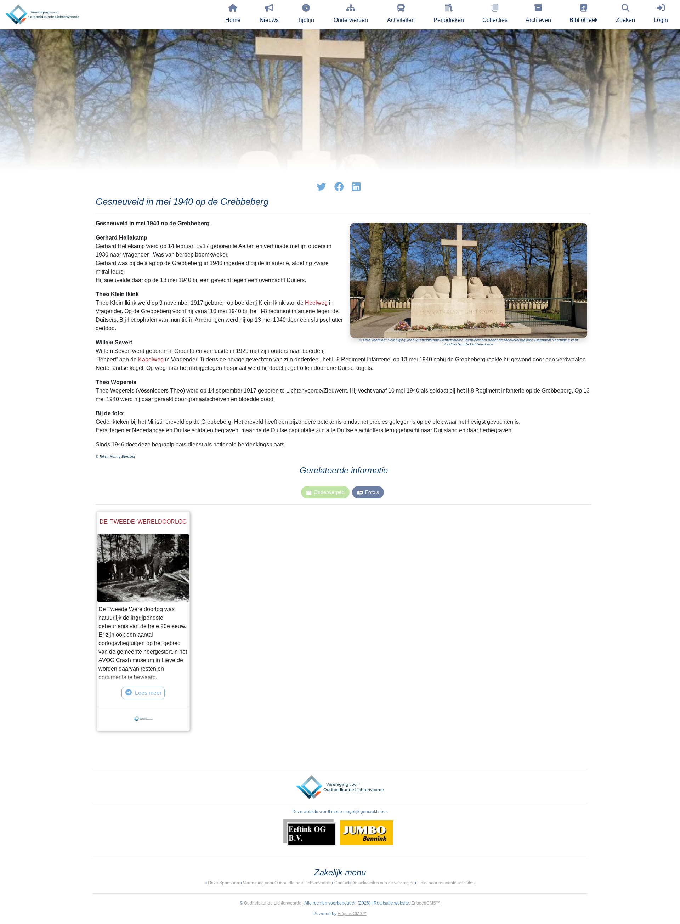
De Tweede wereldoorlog (143, 522)
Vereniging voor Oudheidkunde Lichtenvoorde (287, 882)
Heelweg (316, 303)
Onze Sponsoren (224, 882)
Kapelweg (151, 359)
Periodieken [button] (449, 20)
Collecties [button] (495, 20)
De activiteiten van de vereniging (383, 882)
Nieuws (269, 20)
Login (661, 20)
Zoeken (625, 20)
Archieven (538, 20)
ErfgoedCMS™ (425, 903)
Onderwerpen (351, 20)
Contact (341, 882)
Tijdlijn (306, 20)
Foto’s (372, 492)
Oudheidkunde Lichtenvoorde (272, 903)
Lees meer (148, 693)
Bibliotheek (584, 20)
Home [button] (232, 20)
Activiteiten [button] (401, 20)
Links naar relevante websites (446, 882)
